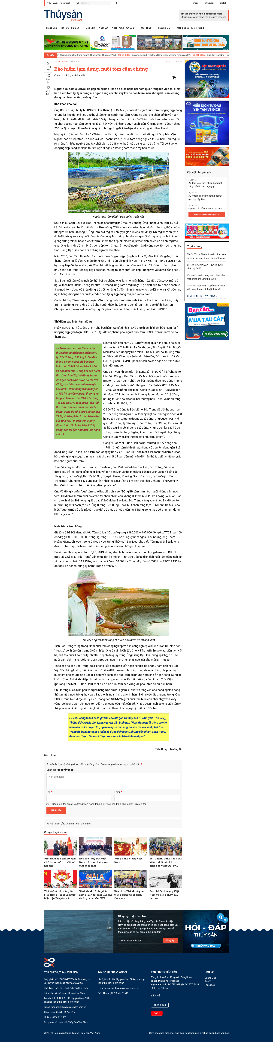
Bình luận (48, 92)
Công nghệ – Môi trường (190, 28)
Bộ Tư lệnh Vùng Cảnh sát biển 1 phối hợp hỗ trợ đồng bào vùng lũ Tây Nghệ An (165, 862)
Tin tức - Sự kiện (61, 61)
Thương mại (164, 28)
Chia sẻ (48, 80)
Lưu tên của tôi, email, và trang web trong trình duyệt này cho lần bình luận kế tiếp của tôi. (97, 804)
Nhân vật (103, 28)
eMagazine (210, 3)
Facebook (210, 985)
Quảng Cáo (210, 977)
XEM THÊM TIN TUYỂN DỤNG (201, 296)
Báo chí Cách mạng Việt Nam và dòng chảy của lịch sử (164, 895)
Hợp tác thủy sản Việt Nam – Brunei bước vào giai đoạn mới (93, 862)
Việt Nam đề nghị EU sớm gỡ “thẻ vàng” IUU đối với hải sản (60, 862)
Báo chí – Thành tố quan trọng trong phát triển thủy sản (129, 895)
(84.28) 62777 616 (65, 1012)
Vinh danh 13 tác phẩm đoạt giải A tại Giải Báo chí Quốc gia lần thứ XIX (95, 895)
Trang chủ (51, 28)
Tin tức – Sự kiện (70, 28)
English (223, 3)
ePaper (196, 3)
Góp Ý (208, 981)
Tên (49, 792)
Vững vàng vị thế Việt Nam (128, 860)
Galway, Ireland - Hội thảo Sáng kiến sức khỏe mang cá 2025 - (120, 55)
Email (118, 792)
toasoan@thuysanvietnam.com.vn (68, 1007)
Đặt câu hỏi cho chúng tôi (205, 214)
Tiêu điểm (74, 61)
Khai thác (146, 28)
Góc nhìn (90, 28)
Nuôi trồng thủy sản (123, 28)
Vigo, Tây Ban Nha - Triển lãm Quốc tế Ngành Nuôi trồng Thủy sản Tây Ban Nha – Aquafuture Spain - (213, 55)
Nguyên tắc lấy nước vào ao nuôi (205, 208)
